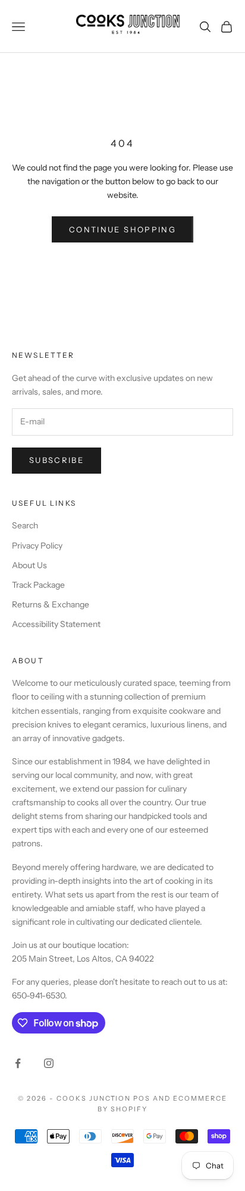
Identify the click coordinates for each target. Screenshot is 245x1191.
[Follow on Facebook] (18, 1063)
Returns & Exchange (50, 604)
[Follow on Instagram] (49, 1063)
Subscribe (56, 460)
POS (141, 1098)
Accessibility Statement (56, 624)
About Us (29, 565)
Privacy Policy (37, 545)
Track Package (38, 584)
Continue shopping (122, 229)
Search (25, 525)
